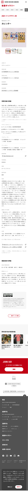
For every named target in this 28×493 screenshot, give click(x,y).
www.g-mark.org (6, 302)
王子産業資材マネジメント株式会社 (10, 71)
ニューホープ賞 (5, 419)
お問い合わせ (6, 449)
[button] (8, 51)
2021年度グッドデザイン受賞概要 (10, 90)
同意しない (10, 486)
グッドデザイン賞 (5, 404)
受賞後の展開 (4, 426)
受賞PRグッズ (5, 428)
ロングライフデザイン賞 (17, 416)
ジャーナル (5, 440)
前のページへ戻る (15, 315)
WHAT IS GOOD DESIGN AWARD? (9, 402)
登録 (14, 369)
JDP (9, 298)
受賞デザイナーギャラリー (7, 431)
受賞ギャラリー (6, 435)
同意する (18, 486)
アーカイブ (4, 407)
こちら (9, 306)
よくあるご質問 (14, 419)
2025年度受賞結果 (15, 404)
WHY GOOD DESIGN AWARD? (8, 414)
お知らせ (5, 445)
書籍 (11, 407)
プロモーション (14, 428)
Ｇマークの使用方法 (14, 426)
